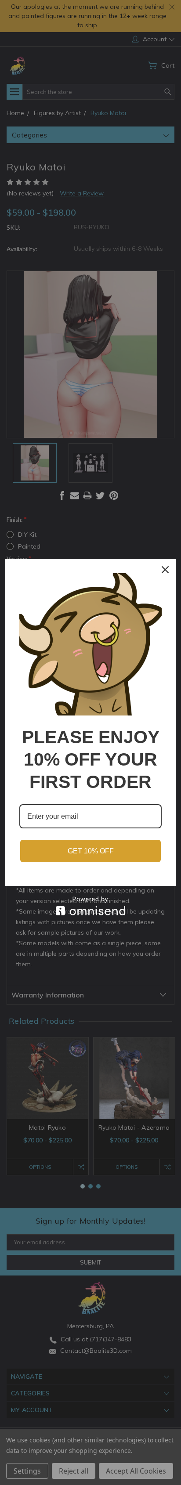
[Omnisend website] (90, 906)
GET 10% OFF (91, 851)
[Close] (165, 569)
